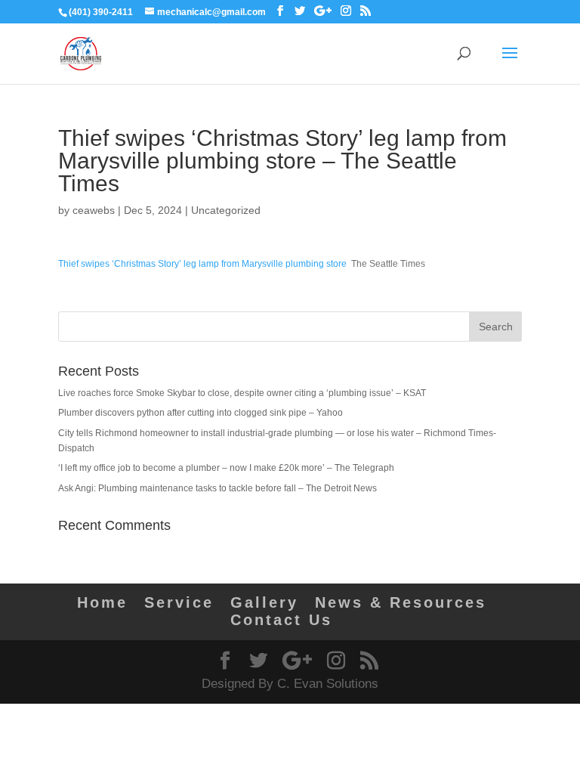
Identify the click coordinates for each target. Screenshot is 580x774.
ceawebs (93, 210)
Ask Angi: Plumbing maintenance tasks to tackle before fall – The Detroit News (217, 488)
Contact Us (281, 619)
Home (102, 602)
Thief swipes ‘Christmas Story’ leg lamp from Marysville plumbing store (202, 264)
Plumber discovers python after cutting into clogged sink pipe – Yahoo (200, 412)
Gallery (264, 602)
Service (179, 602)
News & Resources (400, 602)
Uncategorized (226, 210)
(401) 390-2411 (101, 12)
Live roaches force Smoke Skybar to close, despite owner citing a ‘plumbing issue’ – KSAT (242, 393)
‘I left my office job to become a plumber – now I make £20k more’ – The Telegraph (226, 468)
